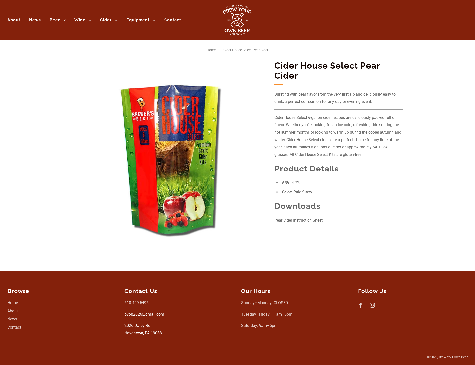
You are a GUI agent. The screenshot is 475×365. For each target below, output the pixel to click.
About (13, 20)
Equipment (138, 20)
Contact (172, 20)
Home (211, 50)
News (35, 20)
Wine (80, 20)
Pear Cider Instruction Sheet (298, 220)
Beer (55, 20)
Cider (106, 20)
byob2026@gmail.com (144, 314)
